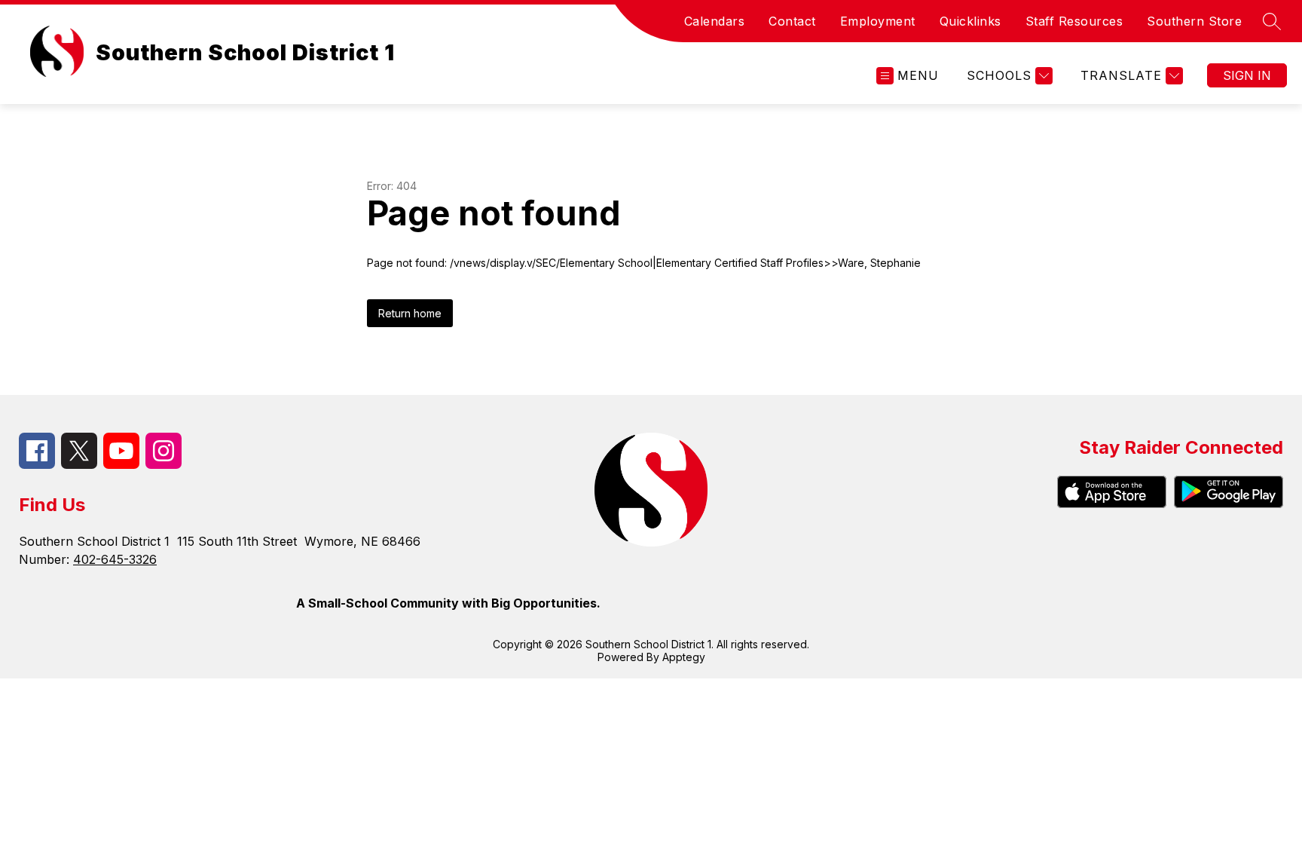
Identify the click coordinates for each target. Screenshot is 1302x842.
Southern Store (1194, 21)
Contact (792, 21)
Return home (410, 313)
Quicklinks (970, 21)
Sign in (1247, 75)
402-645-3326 (115, 559)
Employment (877, 21)
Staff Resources (1074, 21)
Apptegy (683, 657)
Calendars (714, 21)
